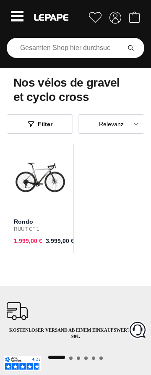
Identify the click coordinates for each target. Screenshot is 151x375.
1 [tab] (56, 357)
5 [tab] (93, 358)
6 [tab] (101, 358)
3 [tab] (78, 358)
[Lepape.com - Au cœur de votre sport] (51, 17)
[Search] (131, 48)
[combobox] (65, 48)
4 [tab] (86, 358)
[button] (17, 17)
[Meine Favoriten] (95, 17)
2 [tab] (71, 358)
